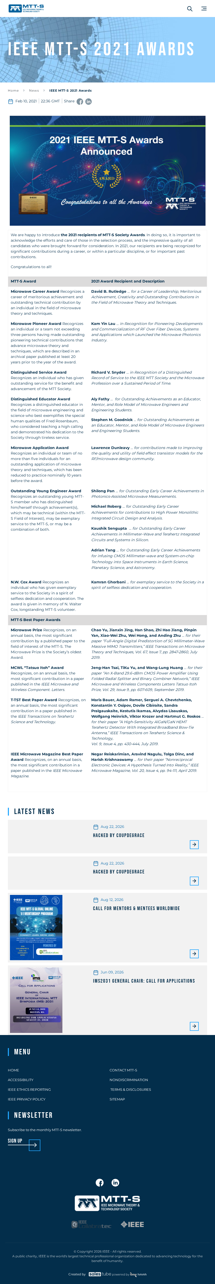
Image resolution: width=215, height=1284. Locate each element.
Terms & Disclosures (130, 1089)
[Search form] (190, 8)
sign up (15, 1141)
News (34, 90)
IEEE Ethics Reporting (29, 1089)
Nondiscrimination (129, 1080)
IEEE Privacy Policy (26, 1099)
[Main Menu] (204, 8)
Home (13, 90)
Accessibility (20, 1080)
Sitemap (117, 1099)
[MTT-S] (26, 8)
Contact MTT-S (123, 1070)
